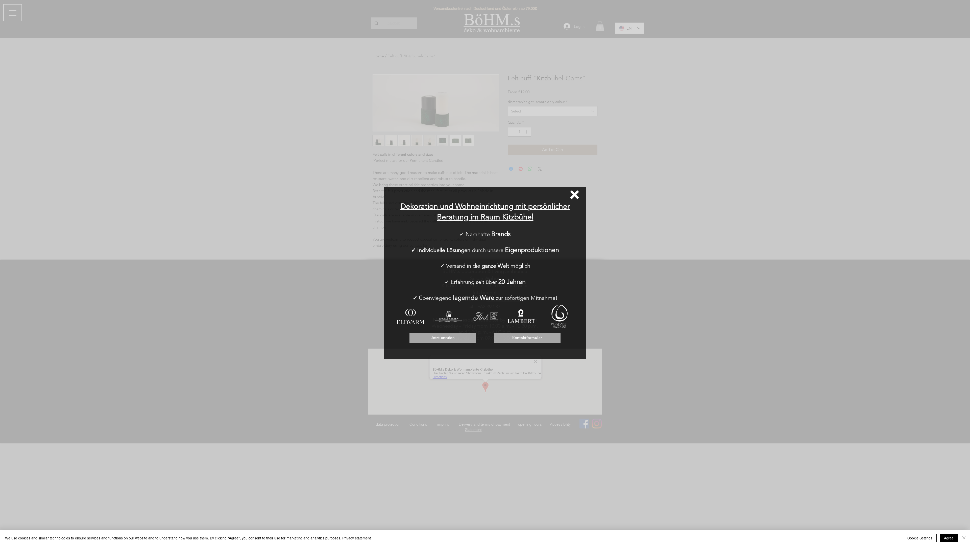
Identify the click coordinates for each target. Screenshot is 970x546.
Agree (949, 537)
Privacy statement (356, 537)
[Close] (964, 538)
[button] (574, 194)
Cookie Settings (919, 537)
